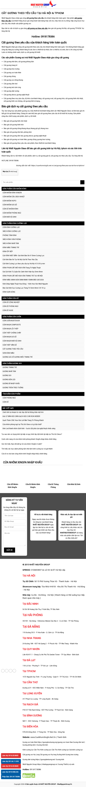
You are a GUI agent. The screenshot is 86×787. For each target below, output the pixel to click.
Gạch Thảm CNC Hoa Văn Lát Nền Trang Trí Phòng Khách (23, 420)
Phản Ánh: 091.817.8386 (11, 777)
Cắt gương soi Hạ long (48, 755)
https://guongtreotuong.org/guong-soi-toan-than (55, 742)
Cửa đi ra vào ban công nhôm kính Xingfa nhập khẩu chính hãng (24, 454)
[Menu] (3, 4)
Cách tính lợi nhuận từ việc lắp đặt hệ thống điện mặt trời (23, 412)
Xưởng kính (61, 755)
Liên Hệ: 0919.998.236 (10, 772)
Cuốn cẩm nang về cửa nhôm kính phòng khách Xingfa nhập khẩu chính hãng (29, 439)
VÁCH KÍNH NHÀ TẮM (11, 243)
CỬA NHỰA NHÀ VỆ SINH (12, 341)
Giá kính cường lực (76, 750)
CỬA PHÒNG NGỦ (9, 398)
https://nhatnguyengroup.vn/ (47, 764)
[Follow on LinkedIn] (14, 670)
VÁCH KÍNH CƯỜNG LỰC (12, 231)
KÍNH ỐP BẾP (8, 251)
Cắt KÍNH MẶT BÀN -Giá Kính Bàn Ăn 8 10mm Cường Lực (23, 256)
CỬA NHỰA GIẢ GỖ (9, 337)
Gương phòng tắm (29, 745)
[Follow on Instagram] (6, 670)
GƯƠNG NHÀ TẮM (9, 371)
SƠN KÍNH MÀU (8, 353)
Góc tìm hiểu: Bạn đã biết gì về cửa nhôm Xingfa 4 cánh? (22, 444)
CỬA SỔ (5, 402)
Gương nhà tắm (42, 745)
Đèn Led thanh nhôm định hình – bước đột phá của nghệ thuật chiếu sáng (29, 428)
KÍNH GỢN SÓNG (9, 292)
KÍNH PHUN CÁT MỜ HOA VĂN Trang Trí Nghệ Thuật (22, 268)
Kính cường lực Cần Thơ (49, 750)
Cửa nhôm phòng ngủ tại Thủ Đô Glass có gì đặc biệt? (22, 424)
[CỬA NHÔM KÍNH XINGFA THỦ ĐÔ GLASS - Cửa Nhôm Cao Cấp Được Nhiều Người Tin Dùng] (43, 4)
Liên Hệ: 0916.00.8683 (10, 756)
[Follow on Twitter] (10, 670)
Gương (60, 764)
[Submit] (82, 182)
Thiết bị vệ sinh (68, 764)
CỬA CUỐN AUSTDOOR (11, 321)
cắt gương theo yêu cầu (35, 18)
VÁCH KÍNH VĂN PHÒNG (12, 239)
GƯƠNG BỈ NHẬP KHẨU (11, 383)
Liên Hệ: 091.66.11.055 (10, 761)
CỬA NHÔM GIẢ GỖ (10, 205)
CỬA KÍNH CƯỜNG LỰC (11, 227)
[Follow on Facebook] (3, 670)
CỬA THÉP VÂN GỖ (10, 345)
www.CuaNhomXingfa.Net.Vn (43, 737)
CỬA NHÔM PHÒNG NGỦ (12, 213)
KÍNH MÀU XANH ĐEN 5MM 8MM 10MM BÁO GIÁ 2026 (23, 280)
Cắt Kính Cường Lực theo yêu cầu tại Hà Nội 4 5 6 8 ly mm (24, 264)
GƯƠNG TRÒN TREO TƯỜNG (13, 388)
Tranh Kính (61, 737)
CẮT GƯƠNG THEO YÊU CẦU (13, 349)
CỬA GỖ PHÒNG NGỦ (10, 306)
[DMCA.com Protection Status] (29, 775)
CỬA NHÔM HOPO (9, 201)
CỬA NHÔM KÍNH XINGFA (12, 193)
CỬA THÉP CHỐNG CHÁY (12, 333)
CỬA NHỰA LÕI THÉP (10, 329)
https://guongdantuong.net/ (45, 759)
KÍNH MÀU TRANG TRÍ (11, 247)
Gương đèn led (78, 742)
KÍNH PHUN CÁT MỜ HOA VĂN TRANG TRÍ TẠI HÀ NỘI (23, 276)
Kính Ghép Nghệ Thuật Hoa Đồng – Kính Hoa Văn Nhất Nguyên (25, 284)
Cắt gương (8, 42)
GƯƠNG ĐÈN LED (9, 380)
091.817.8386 (35, 769)
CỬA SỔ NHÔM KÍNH (10, 209)
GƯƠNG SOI (7, 375)
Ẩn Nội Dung (13, 171)
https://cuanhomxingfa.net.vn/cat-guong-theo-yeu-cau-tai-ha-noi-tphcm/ (57, 166)
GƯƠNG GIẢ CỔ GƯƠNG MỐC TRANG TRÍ (18, 357)
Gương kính (60, 759)
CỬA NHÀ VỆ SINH (9, 217)
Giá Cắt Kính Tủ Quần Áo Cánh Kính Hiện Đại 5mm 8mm (23, 272)
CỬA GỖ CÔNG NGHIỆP (11, 302)
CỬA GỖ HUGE (8, 310)
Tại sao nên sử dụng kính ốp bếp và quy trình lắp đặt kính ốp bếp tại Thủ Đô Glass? (32, 434)
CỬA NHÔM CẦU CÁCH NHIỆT (14, 197)
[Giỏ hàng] (83, 4)
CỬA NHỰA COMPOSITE (12, 325)
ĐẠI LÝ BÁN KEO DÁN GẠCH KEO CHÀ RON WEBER (21, 416)
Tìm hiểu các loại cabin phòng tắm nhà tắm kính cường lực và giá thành (27, 449)
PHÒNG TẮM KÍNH (9, 235)
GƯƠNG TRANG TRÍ (10, 367)
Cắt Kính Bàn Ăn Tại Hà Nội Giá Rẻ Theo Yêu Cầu (20, 260)
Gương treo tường (71, 755)
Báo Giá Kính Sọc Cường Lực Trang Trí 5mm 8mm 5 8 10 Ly (24, 288)
